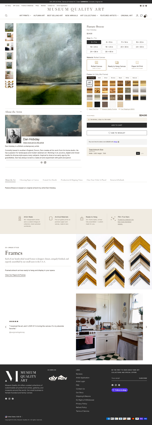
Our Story (79, 392)
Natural (135, 78)
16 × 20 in (140, 42)
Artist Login (80, 381)
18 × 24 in (109, 47)
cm (142, 153)
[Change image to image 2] (9, 37)
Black (120, 78)
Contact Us (80, 389)
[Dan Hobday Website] (41, 162)
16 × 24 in (94, 47)
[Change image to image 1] (9, 27)
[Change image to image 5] (9, 65)
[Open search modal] (6, 15)
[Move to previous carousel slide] (140, 202)
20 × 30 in (124, 47)
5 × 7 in (94, 42)
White (127, 78)
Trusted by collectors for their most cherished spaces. (126, 222)
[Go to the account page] (137, 15)
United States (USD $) (14, 416)
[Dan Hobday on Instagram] (45, 162)
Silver (106, 78)
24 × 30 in (140, 47)
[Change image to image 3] (9, 46)
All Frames (91, 78)
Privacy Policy (81, 404)
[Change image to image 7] (9, 84)
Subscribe (143, 378)
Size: (92, 38)
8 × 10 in (109, 42)
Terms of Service (82, 411)
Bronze (113, 78)
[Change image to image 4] (9, 56)
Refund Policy (81, 407)
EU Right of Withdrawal (85, 400)
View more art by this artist (33, 143)
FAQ (77, 385)
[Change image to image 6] (9, 75)
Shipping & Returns (83, 396)
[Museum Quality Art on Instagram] (143, 6)
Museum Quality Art (23, 420)
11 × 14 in (124, 42)
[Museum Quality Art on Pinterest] (146, 6)
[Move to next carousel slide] (145, 202)
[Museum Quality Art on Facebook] (141, 6)
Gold (99, 78)
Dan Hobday (92, 30)
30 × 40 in (109, 52)
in (138, 153)
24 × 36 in (94, 52)
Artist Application (82, 378)
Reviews (79, 374)
